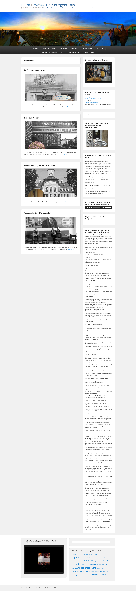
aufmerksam (82, 554)
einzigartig (95, 561)
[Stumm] (106, 208)
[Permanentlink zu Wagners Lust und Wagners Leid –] (50, 245)
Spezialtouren (63, 48)
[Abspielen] (87, 208)
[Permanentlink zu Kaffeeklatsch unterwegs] (50, 102)
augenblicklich (90, 554)
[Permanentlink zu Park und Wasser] (50, 150)
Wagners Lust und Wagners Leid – (39, 213)
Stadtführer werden (89, 52)
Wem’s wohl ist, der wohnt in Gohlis (40, 166)
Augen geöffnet (100, 554)
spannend (92, 571)
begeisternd (77, 557)
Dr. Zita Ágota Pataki (61, 5)
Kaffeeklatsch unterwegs (34, 70)
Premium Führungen (87, 48)
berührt (86, 558)
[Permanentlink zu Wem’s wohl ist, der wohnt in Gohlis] (50, 198)
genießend (93, 564)
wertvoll (94, 574)
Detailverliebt (88, 561)
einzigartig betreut (104, 561)
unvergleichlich (86, 575)
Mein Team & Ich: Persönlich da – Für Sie (52, 52)
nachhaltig (75, 568)
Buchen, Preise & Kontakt (73, 52)
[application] (98, 207)
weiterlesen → (68, 106)
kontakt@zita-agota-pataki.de (91, 102)
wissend (101, 574)
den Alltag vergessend (77, 561)
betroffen (101, 558)
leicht (107, 564)
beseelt (91, 558)
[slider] (109, 207)
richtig (98, 568)
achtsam (74, 554)
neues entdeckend (87, 567)
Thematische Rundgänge (48, 48)
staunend (98, 571)
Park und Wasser (31, 118)
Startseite (35, 48)
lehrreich (103, 564)
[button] (95, 77)
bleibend (107, 558)
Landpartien (100, 48)
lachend (99, 564)
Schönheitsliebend (85, 571)
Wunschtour (74, 48)
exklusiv (75, 564)
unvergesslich (77, 575)
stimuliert (105, 571)
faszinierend (83, 564)
